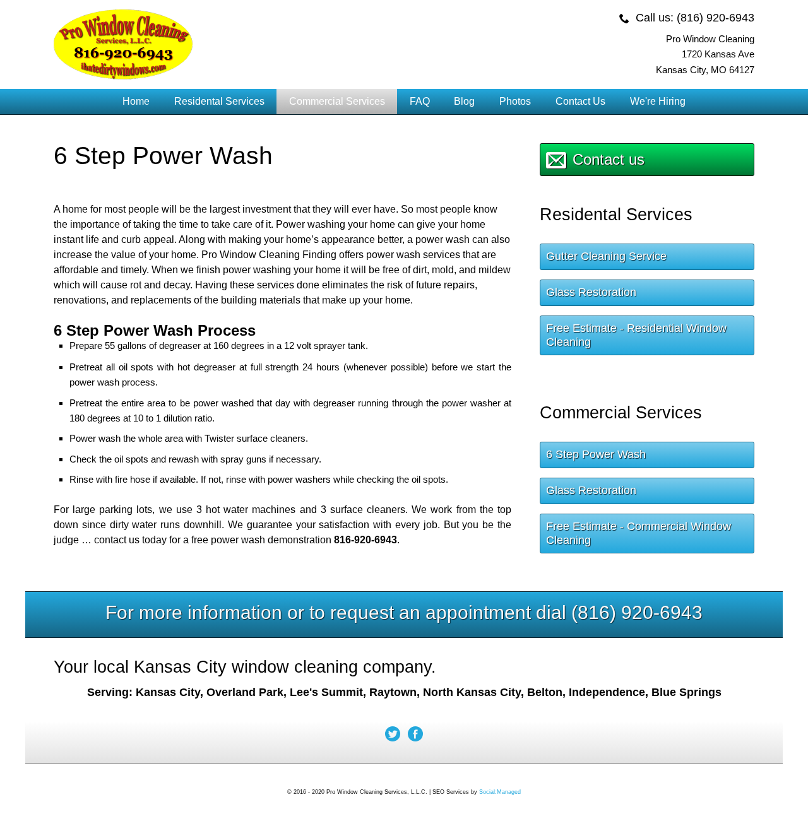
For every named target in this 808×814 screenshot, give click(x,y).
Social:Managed (500, 792)
